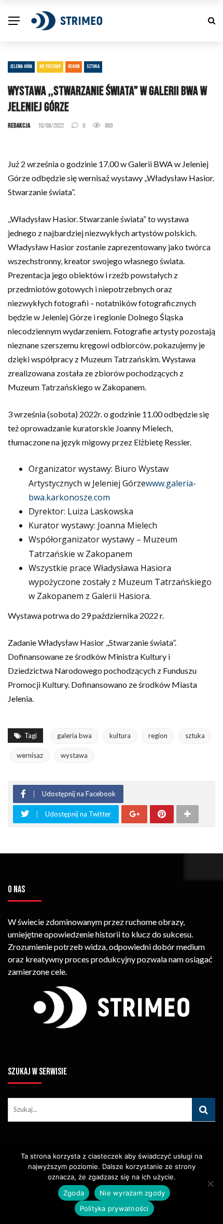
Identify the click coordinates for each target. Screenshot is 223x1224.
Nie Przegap (50, 66)
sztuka (195, 735)
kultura (120, 735)
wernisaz (30, 755)
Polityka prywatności (114, 1208)
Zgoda (73, 1193)
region (158, 735)
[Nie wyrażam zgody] (210, 1183)
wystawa (74, 755)
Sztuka (93, 66)
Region (73, 66)
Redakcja (19, 125)
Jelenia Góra (21, 66)
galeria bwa (74, 735)
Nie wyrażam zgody (132, 1193)
